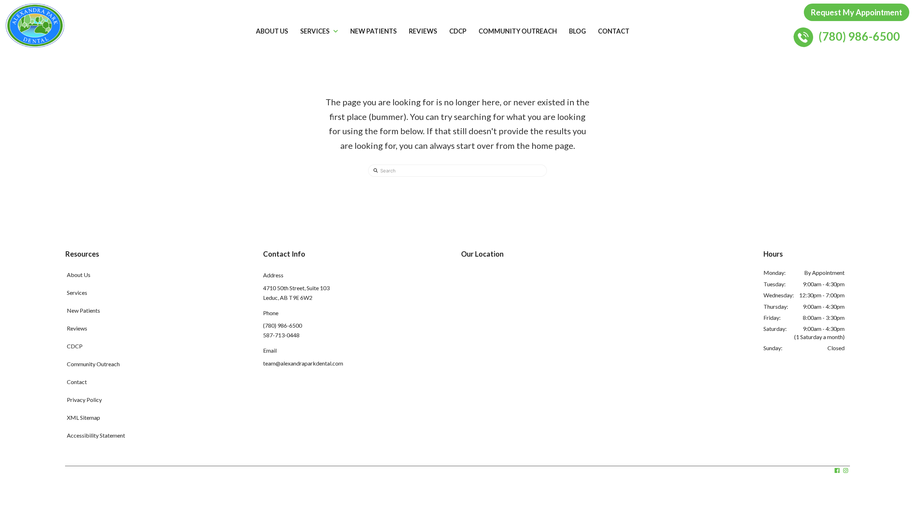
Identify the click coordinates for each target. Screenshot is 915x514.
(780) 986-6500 (282, 325)
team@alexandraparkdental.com (303, 363)
